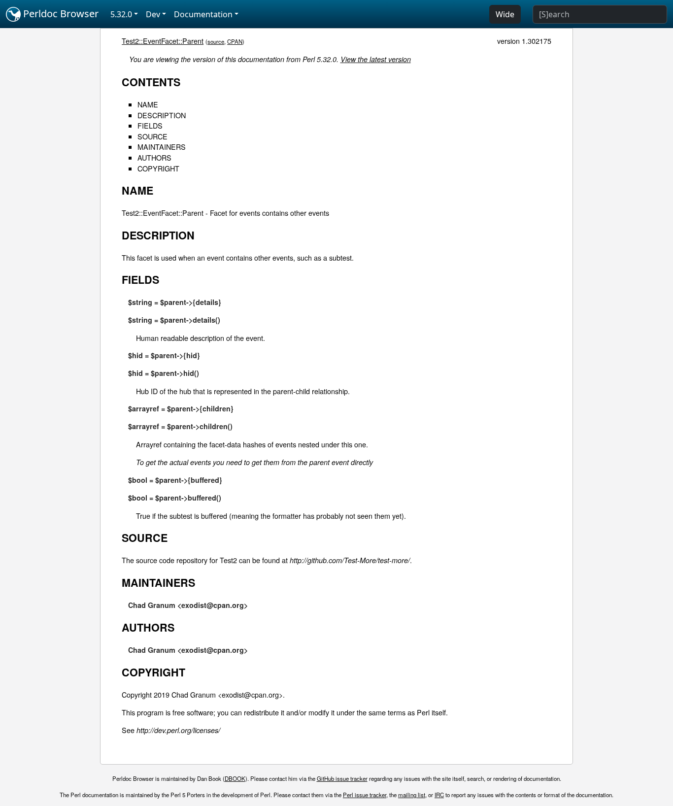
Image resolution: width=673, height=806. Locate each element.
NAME (147, 104)
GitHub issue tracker (342, 778)
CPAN (234, 41)
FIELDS (150, 125)
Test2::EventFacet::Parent (162, 40)
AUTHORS (154, 157)
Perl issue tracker (364, 795)
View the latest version (375, 59)
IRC (439, 795)
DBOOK (235, 778)
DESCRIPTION (161, 115)
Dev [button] (153, 14)
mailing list (411, 795)
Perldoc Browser (60, 13)
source (215, 41)
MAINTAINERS (161, 146)
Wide (505, 14)
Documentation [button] (203, 14)
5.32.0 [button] (121, 14)
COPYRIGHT (158, 168)
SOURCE (152, 136)
